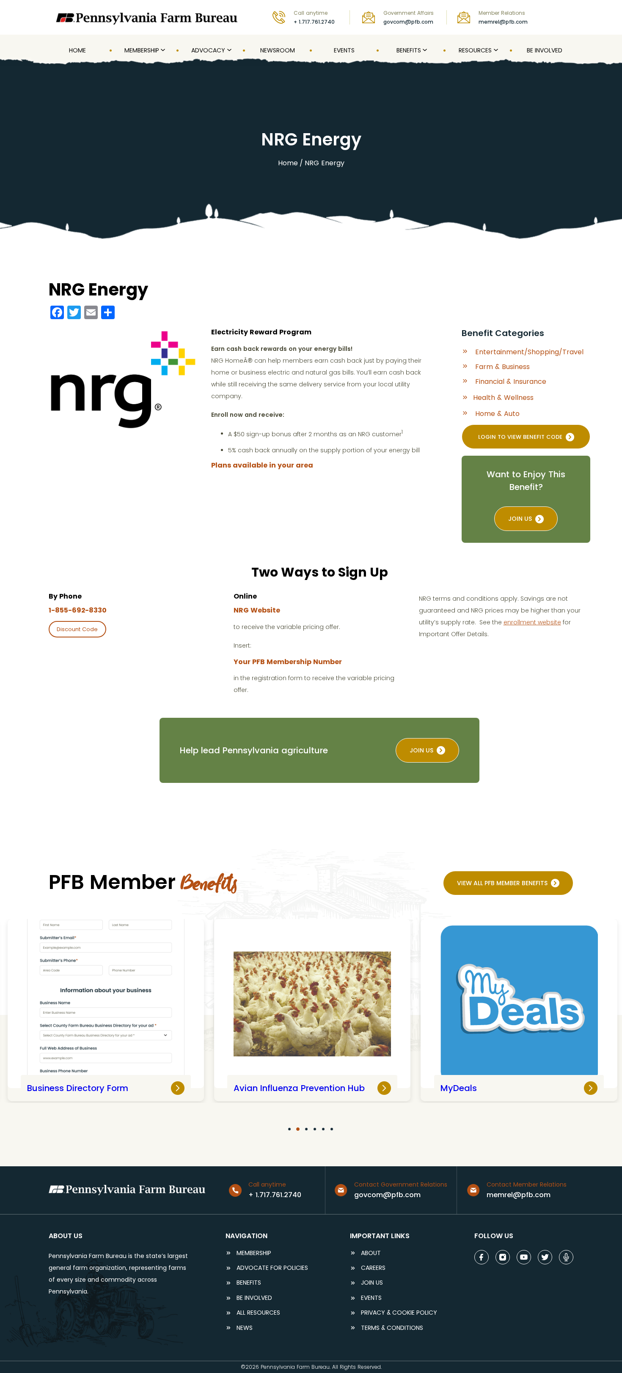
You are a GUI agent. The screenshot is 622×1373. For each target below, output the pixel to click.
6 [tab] (331, 1129)
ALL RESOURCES (258, 1313)
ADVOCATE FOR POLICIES (272, 1268)
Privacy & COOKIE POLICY (399, 1313)
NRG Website (257, 610)
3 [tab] (306, 1129)
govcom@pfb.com (408, 21)
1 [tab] (289, 1129)
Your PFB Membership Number (288, 662)
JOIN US (372, 1283)
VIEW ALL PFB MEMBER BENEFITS (502, 883)
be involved (254, 1298)
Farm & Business (502, 367)
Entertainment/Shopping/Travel (529, 352)
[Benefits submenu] (424, 50)
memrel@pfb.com (503, 21)
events (371, 1298)
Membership (254, 1253)
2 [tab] (298, 1129)
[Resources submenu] (495, 50)
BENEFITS (249, 1283)
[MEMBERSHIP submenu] (162, 50)
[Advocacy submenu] (228, 50)
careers (373, 1268)
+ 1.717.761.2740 (314, 21)
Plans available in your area (262, 465)
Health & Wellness (503, 397)
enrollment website (532, 622)
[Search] (568, 17)
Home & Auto (497, 414)
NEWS (245, 1328)
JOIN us (520, 518)
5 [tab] (323, 1129)
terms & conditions (392, 1328)
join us (421, 750)
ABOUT (371, 1253)
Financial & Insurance (510, 382)
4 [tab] (315, 1129)
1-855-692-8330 (78, 610)
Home (288, 163)
